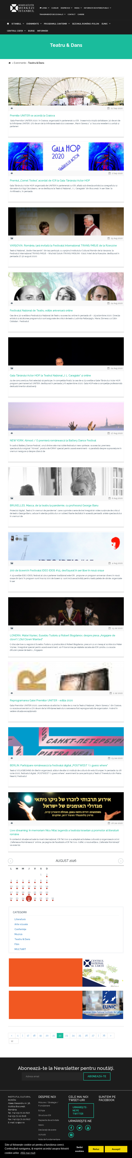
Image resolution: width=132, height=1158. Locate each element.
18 (34, 1035)
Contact (71, 14)
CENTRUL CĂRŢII (15, 31)
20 (47, 1035)
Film (16, 944)
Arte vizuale (21, 924)
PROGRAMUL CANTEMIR (55, 24)
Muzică (18, 934)
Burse (31, 31)
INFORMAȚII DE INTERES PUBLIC (96, 8)
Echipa (41, 1110)
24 (73, 1035)
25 (80, 1035)
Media (77, 8)
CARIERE (81, 14)
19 (40, 1035)
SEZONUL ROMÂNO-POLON (85, 24)
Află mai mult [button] (27, 1153)
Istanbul (16, 24)
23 (66, 1035)
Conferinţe (20, 929)
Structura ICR (44, 1115)
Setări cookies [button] (79, 1149)
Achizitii (42, 1134)
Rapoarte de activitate (48, 1120)
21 (53, 1035)
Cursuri (54, 8)
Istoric (41, 1125)
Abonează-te (97, 1076)
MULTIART (20, 949)
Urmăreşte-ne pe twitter (80, 1110)
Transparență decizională (51, 14)
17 (28, 1035)
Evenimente (33, 24)
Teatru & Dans (22, 939)
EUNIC (105, 24)
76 (104, 1035)
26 (86, 1035)
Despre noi (65, 8)
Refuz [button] (96, 1149)
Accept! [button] (116, 1149)
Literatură (20, 919)
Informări (42, 31)
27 (93, 1035)
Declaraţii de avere (47, 1130)
